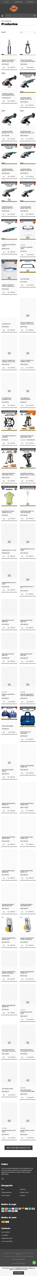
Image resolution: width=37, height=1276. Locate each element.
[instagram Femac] (2, 1178)
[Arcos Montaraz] (22, 285)
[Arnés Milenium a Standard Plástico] (22, 405)
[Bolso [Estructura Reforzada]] (22, 739)
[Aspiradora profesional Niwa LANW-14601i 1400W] (4, 481)
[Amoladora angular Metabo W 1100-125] (22, 105)
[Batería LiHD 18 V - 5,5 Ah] (4, 556)
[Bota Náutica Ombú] (4, 1095)
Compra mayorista (6, 1192)
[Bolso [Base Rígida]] (4, 732)
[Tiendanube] (18, 1264)
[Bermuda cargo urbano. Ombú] (4, 702)
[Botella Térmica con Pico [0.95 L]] (22, 1138)
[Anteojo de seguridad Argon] (22, 255)
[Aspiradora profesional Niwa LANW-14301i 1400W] (22, 443)
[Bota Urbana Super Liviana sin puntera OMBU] (22, 1098)
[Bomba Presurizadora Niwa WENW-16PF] (4, 912)
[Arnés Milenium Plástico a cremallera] (4, 443)
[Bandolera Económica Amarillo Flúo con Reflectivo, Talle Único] (4, 519)
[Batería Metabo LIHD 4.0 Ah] (22, 594)
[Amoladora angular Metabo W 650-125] (4, 214)
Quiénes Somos (24, 1192)
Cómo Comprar (5, 1195)
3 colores (22, 1009)
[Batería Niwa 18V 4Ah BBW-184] (22, 628)
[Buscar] (34, 15)
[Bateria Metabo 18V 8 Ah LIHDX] (4, 590)
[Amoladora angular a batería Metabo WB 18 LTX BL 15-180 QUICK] (4, 101)
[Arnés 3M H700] (4, 330)
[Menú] (2, 16)
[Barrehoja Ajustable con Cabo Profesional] (22, 519)
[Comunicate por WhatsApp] (34, 1263)
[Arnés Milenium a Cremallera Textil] (4, 405)
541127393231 (5, 1232)
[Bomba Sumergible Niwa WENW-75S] (4, 1013)
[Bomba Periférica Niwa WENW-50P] (4, 878)
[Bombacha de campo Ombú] (22, 1020)
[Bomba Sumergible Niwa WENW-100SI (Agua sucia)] (22, 945)
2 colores (22, 245)
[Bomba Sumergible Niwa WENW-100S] (4, 945)
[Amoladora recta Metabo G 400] (4, 252)
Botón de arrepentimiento (18, 1259)
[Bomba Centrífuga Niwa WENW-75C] (4, 811)
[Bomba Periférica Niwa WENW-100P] (22, 844)
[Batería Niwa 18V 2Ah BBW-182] (4, 628)
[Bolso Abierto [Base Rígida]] (4, 777)
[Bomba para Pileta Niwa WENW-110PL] (22, 811)
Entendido (19, 1273)
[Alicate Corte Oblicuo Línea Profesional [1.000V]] (22, 68)
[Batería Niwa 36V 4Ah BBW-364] (22, 661)
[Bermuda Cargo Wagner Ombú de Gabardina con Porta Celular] (22, 702)
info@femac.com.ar (6, 1238)
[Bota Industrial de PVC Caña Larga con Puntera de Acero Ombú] (22, 1057)
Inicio (2, 21)
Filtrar (3, 32)
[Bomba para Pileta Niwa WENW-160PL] (4, 844)
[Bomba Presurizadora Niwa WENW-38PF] (22, 912)
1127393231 (4, 1235)
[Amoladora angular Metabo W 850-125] (22, 214)
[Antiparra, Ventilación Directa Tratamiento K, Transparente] (4, 292)
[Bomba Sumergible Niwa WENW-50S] (22, 979)
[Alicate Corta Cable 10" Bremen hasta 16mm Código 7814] (4, 68)
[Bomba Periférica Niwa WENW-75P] (22, 878)
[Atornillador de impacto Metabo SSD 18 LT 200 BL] (22, 481)
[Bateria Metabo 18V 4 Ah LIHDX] (22, 556)
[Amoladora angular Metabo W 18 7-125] (4, 139)
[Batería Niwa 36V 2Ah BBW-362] (4, 661)
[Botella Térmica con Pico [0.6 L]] (4, 1138)
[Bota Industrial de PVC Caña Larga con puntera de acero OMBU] (4, 1057)
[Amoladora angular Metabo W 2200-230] (22, 177)
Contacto (22, 1195)
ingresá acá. (30, 1256)
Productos (23, 1189)
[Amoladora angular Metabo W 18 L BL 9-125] (22, 139)
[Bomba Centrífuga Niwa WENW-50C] (22, 773)
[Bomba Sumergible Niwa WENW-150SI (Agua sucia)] (4, 979)
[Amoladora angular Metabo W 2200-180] (4, 177)
